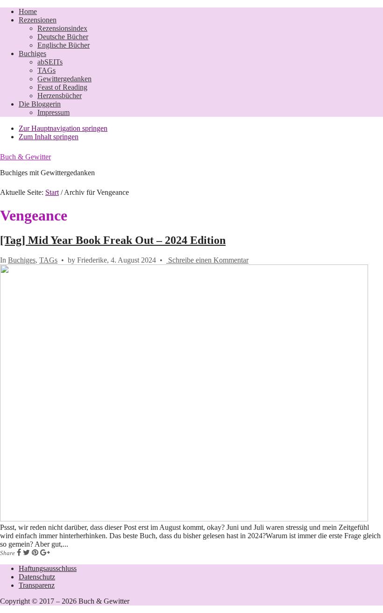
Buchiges (21, 260)
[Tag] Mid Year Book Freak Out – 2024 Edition (113, 240)
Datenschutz (37, 577)
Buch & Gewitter (25, 157)
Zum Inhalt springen (48, 137)
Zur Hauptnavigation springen (63, 128)
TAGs (48, 260)
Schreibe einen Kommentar (207, 260)
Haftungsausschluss (48, 568)
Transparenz (37, 585)
